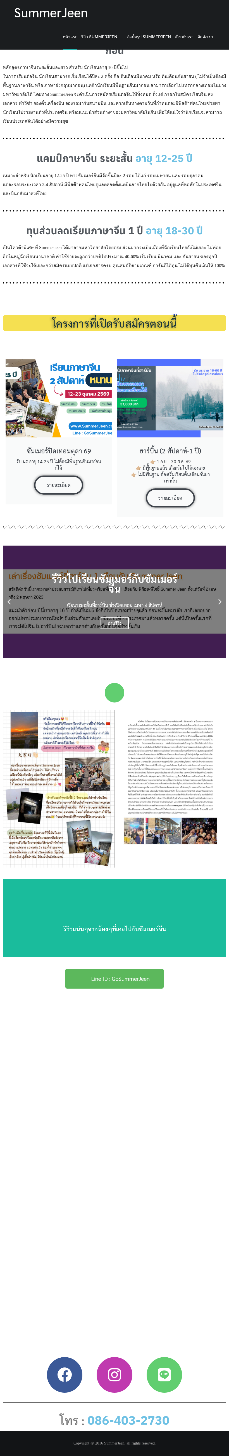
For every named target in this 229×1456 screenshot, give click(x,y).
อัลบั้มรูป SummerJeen (149, 36)
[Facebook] (64, 1375)
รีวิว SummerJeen (100, 37)
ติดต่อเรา (205, 36)
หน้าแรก (70, 36)
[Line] (164, 1375)
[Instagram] (114, 1375)
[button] (9, 601)
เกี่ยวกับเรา (184, 36)
